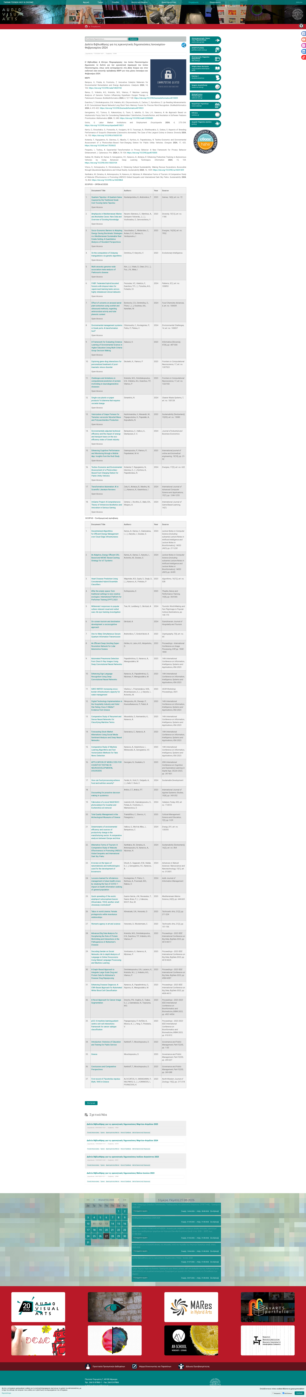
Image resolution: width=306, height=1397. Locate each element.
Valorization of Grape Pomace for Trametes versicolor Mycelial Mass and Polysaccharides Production (106, 417)
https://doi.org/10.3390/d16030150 (107, 135)
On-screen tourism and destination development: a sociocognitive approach (105, 624)
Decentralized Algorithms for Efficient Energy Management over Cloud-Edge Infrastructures (104, 534)
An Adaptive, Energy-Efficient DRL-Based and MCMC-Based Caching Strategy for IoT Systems (105, 558)
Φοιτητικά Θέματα (139, 2)
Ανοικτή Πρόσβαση (126, 1132)
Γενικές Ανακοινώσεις (93, 1132)
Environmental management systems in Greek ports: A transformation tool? (106, 328)
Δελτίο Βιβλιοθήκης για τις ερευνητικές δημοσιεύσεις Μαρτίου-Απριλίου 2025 (122, 1124)
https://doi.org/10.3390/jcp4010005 (142, 153)
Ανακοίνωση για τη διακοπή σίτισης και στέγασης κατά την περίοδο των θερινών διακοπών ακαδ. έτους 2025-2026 (174, 1245)
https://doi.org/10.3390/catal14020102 (105, 88)
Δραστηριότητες (169, 2)
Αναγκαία (277, 1393)
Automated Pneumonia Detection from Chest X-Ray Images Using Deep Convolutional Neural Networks (106, 661)
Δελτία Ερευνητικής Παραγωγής (141, 1132)
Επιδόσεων (288, 1393)
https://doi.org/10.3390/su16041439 (168, 170)
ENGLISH (299, 2)
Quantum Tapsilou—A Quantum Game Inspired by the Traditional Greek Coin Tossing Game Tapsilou (106, 200)
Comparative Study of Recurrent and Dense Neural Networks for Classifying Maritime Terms (106, 719)
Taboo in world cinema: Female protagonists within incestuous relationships (104, 914)
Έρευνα (103, 1132)
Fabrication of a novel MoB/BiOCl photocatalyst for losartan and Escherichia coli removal (105, 805)
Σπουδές (115, 2)
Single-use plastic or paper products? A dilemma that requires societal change (105, 401)
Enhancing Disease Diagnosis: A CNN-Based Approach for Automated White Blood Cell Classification (106, 988)
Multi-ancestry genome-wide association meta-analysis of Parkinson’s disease (103, 270)
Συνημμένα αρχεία (140, 1211)
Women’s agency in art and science (105, 924)
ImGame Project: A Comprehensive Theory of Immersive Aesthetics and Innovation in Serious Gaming (106, 505)
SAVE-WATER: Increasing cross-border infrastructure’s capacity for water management (105, 692)
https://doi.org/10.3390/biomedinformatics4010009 (156, 98)
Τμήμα (100, 2)
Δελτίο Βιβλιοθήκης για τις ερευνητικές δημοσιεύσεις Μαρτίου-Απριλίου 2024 (122, 1140)
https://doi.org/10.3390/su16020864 (107, 180)
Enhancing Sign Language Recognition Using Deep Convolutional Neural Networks (104, 677)
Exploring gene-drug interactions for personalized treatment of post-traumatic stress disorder (106, 364)
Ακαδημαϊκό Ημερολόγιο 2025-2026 (146, 1218)
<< (88, 1200)
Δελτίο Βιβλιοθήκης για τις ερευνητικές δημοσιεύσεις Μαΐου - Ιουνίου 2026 (162, 1258)
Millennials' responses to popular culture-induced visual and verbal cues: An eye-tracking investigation (105, 609)
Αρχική (86, 2)
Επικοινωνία (215, 2)
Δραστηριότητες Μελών (112, 1132)
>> (124, 1200)
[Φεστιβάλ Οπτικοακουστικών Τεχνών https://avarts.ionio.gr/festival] (115, 1340)
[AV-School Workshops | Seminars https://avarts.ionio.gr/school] (191, 1340)
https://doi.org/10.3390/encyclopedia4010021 (104, 125)
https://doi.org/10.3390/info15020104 (101, 163)
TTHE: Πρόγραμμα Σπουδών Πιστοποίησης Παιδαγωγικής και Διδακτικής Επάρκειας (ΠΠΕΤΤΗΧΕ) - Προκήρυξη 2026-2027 (176, 1205)
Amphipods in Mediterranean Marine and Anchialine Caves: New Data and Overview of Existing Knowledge (106, 217)
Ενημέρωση (193, 2)
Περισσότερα (6, 1393)
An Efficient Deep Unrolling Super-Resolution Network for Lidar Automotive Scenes (105, 646)
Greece (94, 1054)
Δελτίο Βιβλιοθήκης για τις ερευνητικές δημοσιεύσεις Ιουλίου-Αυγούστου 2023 (123, 1157)
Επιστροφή (91, 1103)
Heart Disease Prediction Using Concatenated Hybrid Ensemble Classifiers (104, 582)
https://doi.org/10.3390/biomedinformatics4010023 (122, 108)
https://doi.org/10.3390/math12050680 (136, 118)
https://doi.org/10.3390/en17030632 (100, 145)
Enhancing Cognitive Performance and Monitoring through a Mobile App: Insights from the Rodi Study (105, 453)
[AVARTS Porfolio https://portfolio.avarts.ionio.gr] (268, 1307)
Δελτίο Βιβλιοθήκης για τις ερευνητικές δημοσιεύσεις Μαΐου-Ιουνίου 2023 (120, 1173)
